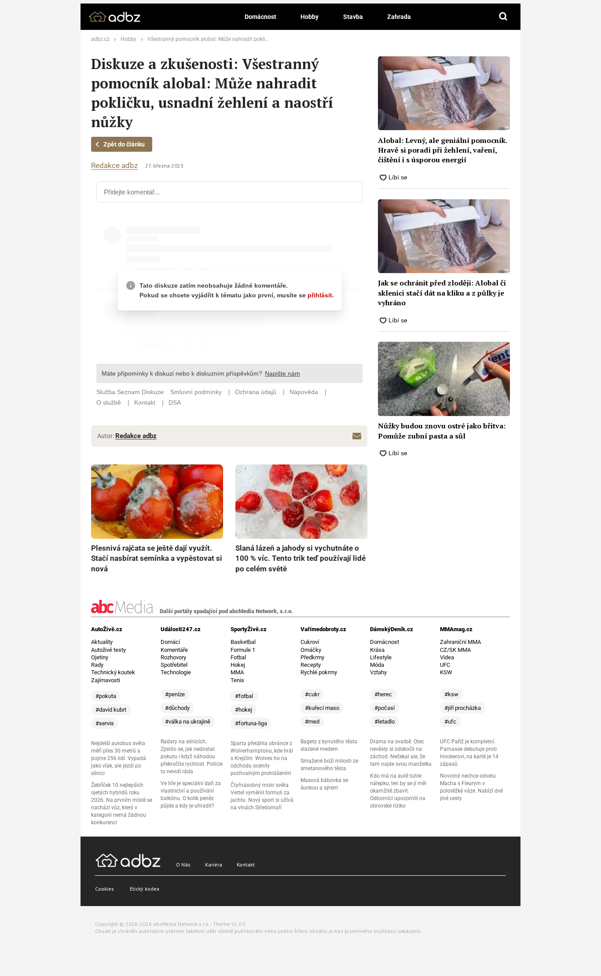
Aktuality (102, 642)
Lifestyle (381, 657)
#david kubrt (110, 709)
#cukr (312, 694)
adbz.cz (100, 39)
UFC (445, 665)
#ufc (450, 721)
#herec (383, 694)
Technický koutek (113, 672)
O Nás (183, 864)
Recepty (310, 665)
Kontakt (246, 864)
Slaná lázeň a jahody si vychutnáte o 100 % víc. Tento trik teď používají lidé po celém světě (300, 558)
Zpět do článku (124, 144)
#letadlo (384, 721)
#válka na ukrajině (187, 721)
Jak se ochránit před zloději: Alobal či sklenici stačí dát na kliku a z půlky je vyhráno (442, 292)
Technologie (176, 672)
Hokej (238, 665)
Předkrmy (312, 657)
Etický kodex (144, 888)
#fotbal (244, 696)
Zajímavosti (105, 680)
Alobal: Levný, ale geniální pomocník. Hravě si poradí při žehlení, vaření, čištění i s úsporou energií (442, 150)
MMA (237, 672)
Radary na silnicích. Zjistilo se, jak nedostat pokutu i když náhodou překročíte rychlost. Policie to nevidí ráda (192, 756)
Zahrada (399, 16)
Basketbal (243, 642)
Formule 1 (243, 650)
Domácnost (260, 16)
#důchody (177, 708)
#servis (104, 723)
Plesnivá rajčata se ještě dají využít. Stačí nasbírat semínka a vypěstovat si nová (156, 558)
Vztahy (378, 672)
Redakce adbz (114, 165)
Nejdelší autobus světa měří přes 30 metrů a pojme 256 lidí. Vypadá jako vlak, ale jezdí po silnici (118, 758)
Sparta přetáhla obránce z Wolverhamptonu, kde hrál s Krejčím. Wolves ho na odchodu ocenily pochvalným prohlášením (262, 758)
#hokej (243, 709)
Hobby (309, 16)
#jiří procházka (462, 708)
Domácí (170, 642)
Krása (377, 650)
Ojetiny (99, 657)
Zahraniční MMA (460, 642)
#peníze (175, 694)
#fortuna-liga (251, 723)
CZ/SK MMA (455, 650)
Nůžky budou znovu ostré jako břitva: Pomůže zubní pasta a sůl (442, 430)
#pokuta (105, 696)
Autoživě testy (108, 650)
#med (312, 721)
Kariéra (213, 864)
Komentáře (174, 650)
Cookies (104, 888)
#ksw (451, 694)
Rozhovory (173, 657)
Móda (377, 665)
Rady (97, 665)
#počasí (384, 708)
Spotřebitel (174, 665)
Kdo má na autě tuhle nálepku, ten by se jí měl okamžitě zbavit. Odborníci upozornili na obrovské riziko (398, 791)
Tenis (237, 680)
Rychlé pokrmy (318, 672)
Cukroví (309, 642)
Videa (447, 657)
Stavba (353, 16)
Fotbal (238, 657)
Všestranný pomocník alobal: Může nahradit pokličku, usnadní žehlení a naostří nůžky (249, 39)
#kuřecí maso (322, 708)
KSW (446, 672)
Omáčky (310, 650)
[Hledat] (503, 17)
